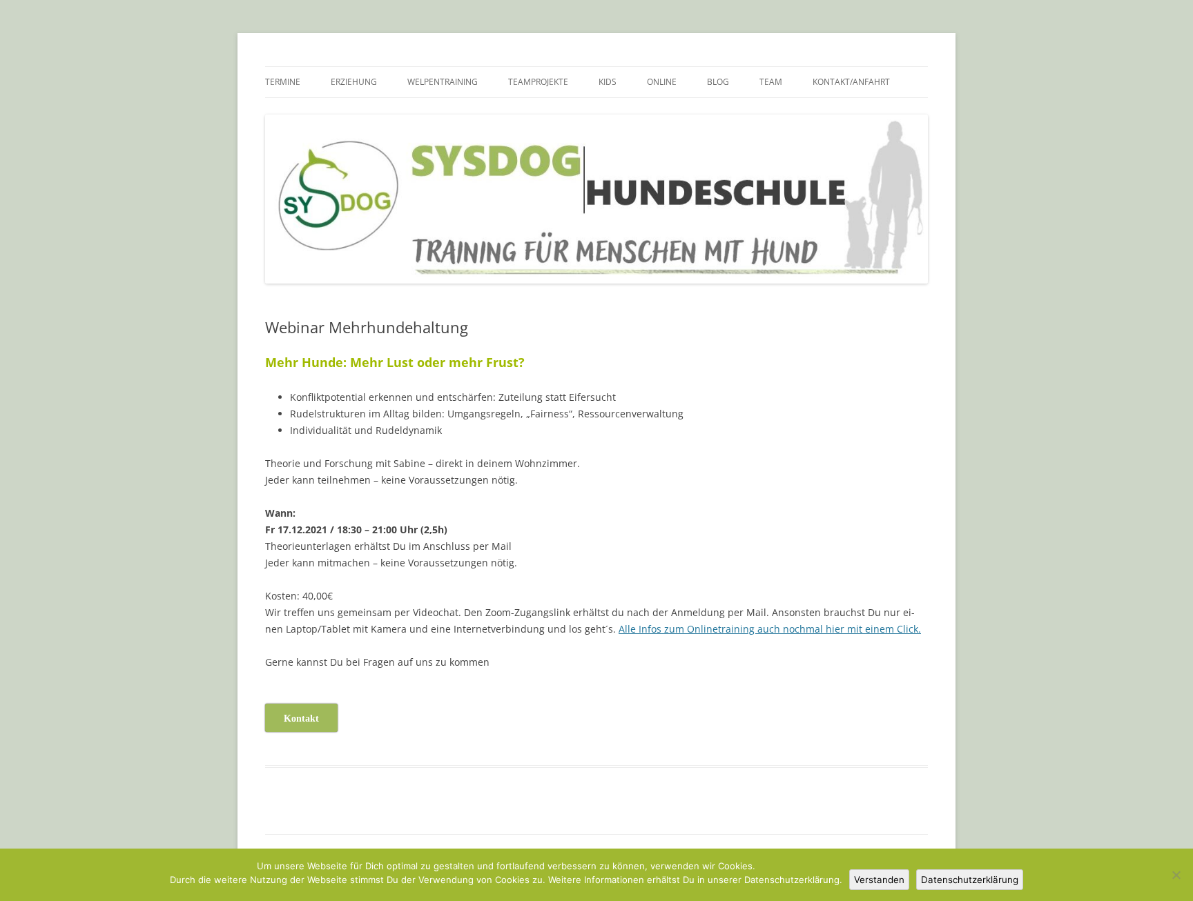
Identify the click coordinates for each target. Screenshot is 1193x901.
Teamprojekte (538, 82)
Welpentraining (442, 82)
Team (770, 82)
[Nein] (1176, 875)
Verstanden (879, 879)
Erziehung (354, 82)
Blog (718, 82)
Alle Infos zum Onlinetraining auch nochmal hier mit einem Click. (770, 628)
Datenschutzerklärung (969, 879)
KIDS (608, 82)
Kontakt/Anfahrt (851, 82)
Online (662, 82)
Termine (282, 82)
